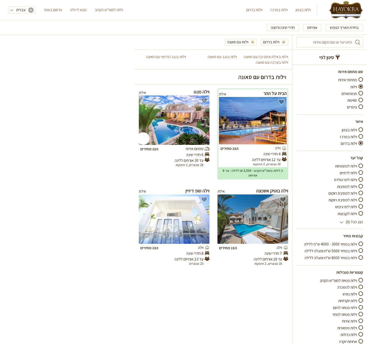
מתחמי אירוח (347, 80)
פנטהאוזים (349, 93)
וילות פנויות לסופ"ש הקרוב (338, 280)
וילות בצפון (303, 9)
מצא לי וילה (78, 9)
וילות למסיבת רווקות (343, 200)
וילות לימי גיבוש (346, 206)
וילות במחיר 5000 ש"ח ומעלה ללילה (331, 251)
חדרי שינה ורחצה (283, 27)
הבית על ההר (275, 93)
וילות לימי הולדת (345, 179)
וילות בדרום (254, 9)
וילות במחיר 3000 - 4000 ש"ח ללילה (330, 244)
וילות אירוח (349, 321)
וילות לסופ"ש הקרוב (109, 9)
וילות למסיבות (347, 186)
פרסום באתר (53, 9)
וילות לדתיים (348, 172)
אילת (222, 94)
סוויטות (352, 100)
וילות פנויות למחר (344, 314)
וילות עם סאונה (237, 42)
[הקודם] (280, 120)
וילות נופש (350, 294)
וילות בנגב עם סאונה (222, 56)
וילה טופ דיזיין (197, 190)
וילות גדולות (349, 334)
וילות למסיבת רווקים (343, 193)
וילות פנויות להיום (345, 307)
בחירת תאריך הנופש (344, 27)
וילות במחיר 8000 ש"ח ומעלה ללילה (331, 257)
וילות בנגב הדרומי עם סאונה (166, 56)
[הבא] (225, 120)
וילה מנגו (201, 91)
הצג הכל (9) (354, 222)
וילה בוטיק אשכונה (272, 190)
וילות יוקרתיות (347, 300)
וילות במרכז (279, 9)
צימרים (352, 107)
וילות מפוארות (347, 328)
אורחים (312, 27)
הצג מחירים (229, 148)
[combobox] (329, 42)
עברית (20, 9)
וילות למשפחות (346, 166)
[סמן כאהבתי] (281, 102)
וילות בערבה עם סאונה (272, 62)
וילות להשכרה (347, 287)
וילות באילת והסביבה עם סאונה (266, 56)
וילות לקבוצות (347, 213)
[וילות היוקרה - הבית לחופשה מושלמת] (346, 10)
